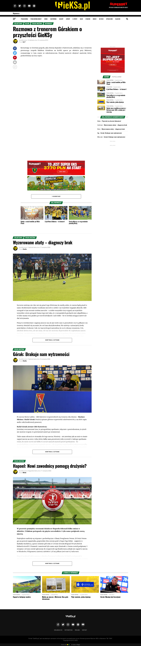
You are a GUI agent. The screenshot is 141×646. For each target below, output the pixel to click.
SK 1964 (101, 19)
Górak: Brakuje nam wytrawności (111, 133)
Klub (81, 19)
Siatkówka (53, 19)
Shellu (25, 249)
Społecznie (109, 19)
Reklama (77, 630)
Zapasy (68, 19)
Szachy (61, 19)
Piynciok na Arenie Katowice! (111, 121)
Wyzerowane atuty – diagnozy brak (115, 125)
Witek (24, 472)
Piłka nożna (24, 19)
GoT (24, 42)
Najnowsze (16, 13)
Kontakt (84, 630)
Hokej (46, 19)
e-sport (75, 19)
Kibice (94, 19)
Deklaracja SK (58, 630)
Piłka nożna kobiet (36, 19)
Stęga (78, 644)
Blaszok (117, 19)
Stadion (87, 19)
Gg (98, 133)
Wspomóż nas (69, 630)
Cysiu (74, 644)
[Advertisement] (112, 158)
